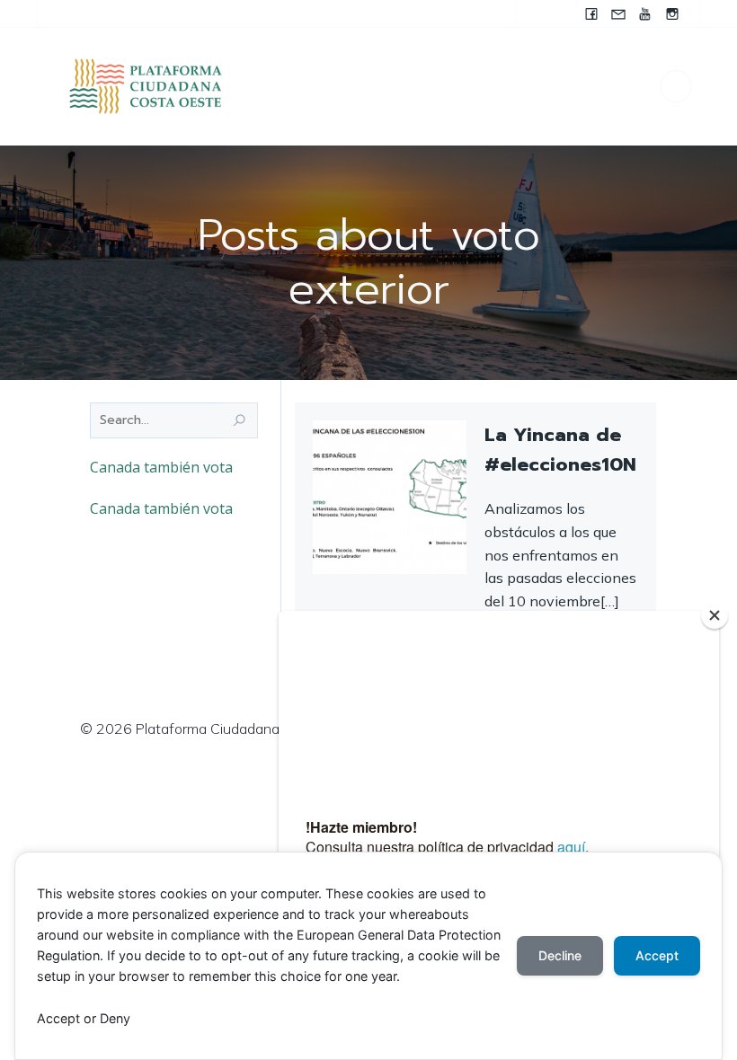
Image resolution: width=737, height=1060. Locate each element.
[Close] (714, 615)
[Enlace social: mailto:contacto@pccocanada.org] (618, 13)
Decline (560, 955)
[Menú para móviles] (676, 86)
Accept (657, 955)
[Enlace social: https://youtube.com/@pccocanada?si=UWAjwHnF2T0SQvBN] (645, 13)
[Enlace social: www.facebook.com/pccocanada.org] (591, 13)
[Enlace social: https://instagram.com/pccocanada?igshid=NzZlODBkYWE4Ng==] (672, 13)
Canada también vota (161, 467)
